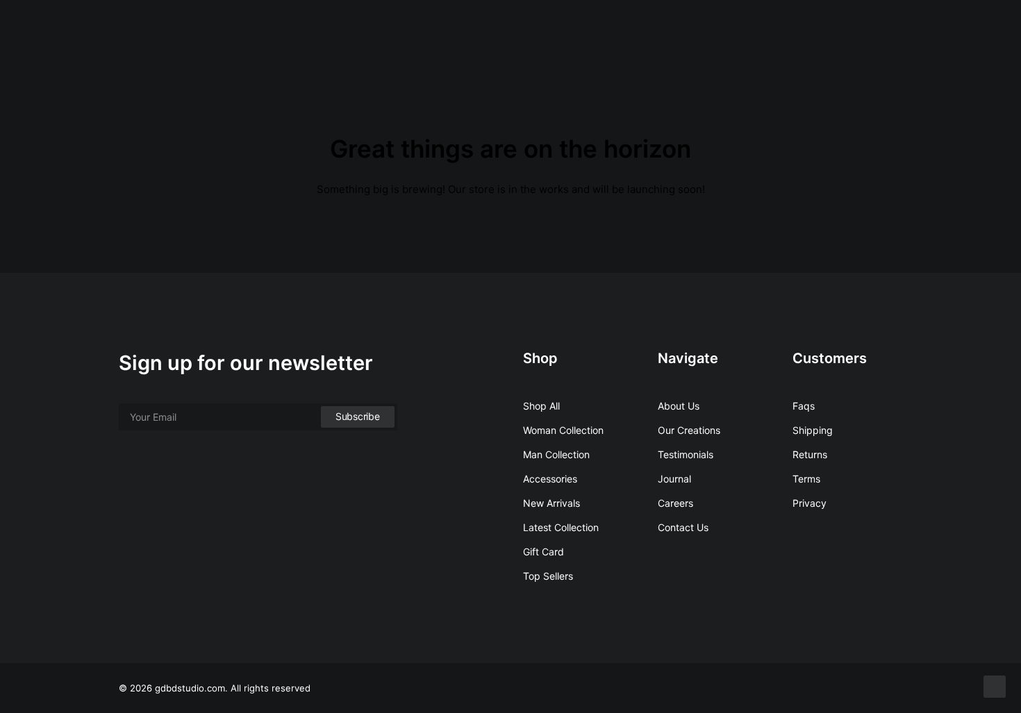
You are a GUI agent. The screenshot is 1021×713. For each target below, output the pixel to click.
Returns (809, 454)
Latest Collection (561, 527)
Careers (675, 503)
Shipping (812, 430)
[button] (920, 30)
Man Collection (556, 454)
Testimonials (685, 454)
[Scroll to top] (994, 685)
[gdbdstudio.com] (46, 30)
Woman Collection (563, 430)
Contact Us (683, 527)
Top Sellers (548, 576)
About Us (678, 406)
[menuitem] (920, 30)
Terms (806, 479)
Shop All (541, 406)
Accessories (550, 479)
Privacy (809, 503)
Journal (674, 479)
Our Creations (689, 430)
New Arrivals (551, 503)
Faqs (803, 406)
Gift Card (543, 551)
